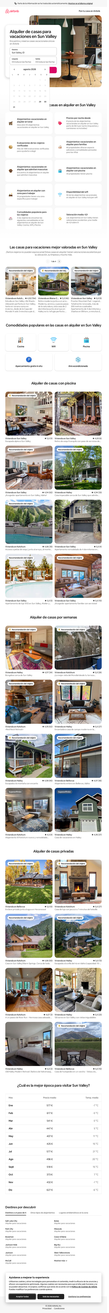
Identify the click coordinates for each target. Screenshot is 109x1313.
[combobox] (33, 52)
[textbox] (21, 61)
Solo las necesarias (51, 1296)
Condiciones (59, 1308)
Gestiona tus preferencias (79, 1296)
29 (40, 102)
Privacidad (46, 1308)
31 (14, 107)
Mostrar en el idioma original (80, 3)
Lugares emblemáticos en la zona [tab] (73, 1213)
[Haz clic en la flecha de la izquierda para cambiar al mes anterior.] (14, 69)
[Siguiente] (59, 261)
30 (45, 102)
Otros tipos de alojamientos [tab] (42, 1213)
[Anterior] (48, 261)
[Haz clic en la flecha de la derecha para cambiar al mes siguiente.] (45, 69)
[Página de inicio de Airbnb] (12, 11)
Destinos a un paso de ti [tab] (15, 1213)
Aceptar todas (22, 1296)
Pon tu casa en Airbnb (89, 11)
